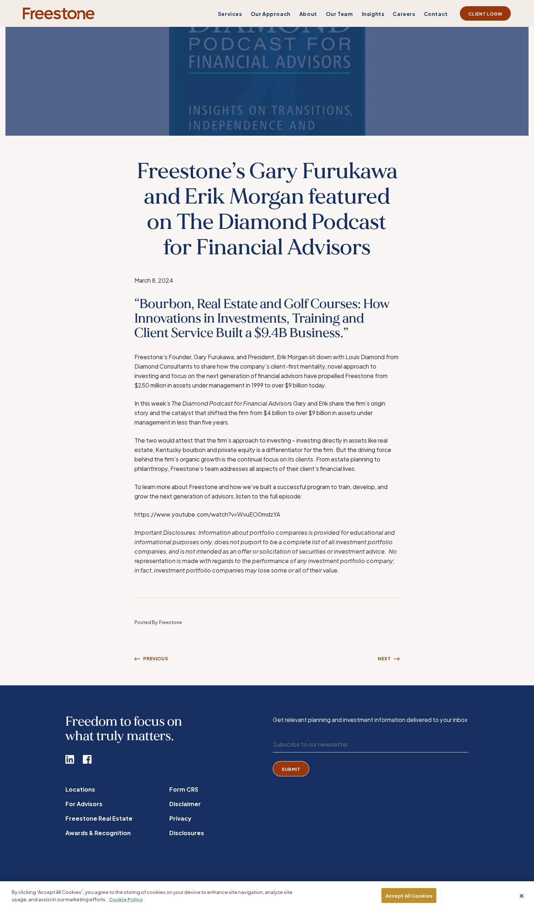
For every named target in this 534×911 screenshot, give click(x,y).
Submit (291, 768)
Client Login (485, 13)
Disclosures (186, 832)
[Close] (521, 896)
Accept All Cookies (408, 895)
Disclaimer (185, 803)
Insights (373, 13)
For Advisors (83, 803)
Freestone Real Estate (99, 818)
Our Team (339, 13)
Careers (404, 13)
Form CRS (183, 789)
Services (230, 13)
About (308, 13)
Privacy (180, 818)
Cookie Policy (126, 899)
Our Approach (271, 13)
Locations (80, 789)
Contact (436, 13)
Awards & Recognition (98, 832)
